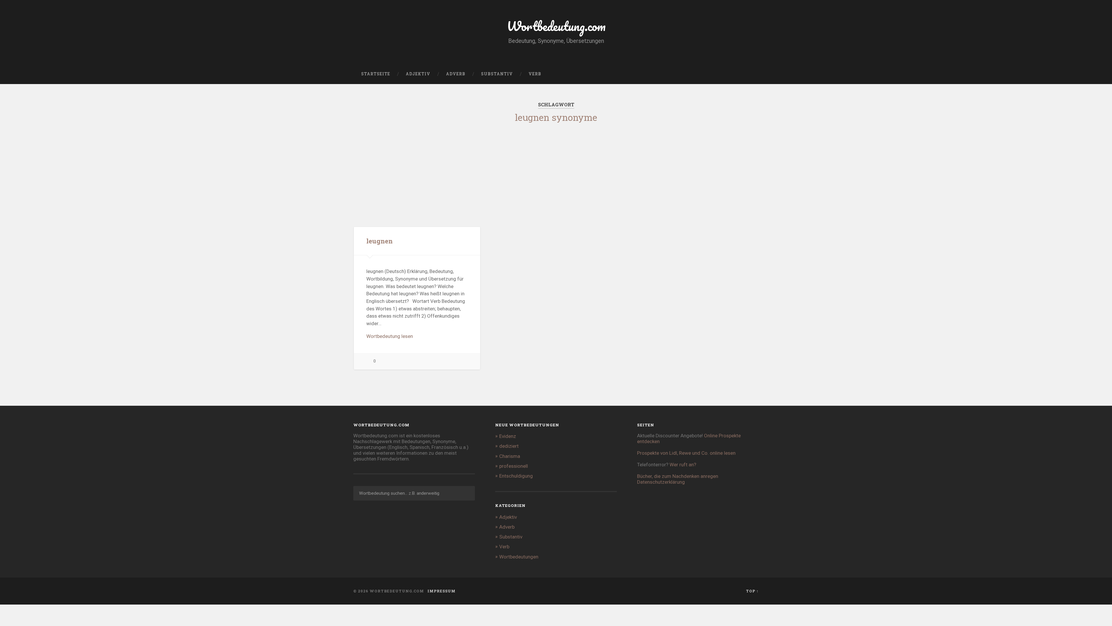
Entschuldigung (516, 476)
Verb (534, 74)
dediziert (509, 446)
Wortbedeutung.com (556, 26)
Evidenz (507, 436)
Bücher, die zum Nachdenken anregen (677, 476)
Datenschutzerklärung (661, 482)
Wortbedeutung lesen (389, 336)
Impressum (441, 591)
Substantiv (497, 74)
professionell (513, 466)
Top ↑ (752, 591)
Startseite (375, 74)
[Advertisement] (556, 169)
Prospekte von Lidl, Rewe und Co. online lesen (686, 453)
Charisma (509, 456)
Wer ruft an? (683, 464)
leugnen (379, 240)
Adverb (455, 74)
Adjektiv (418, 74)
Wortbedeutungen (518, 557)
